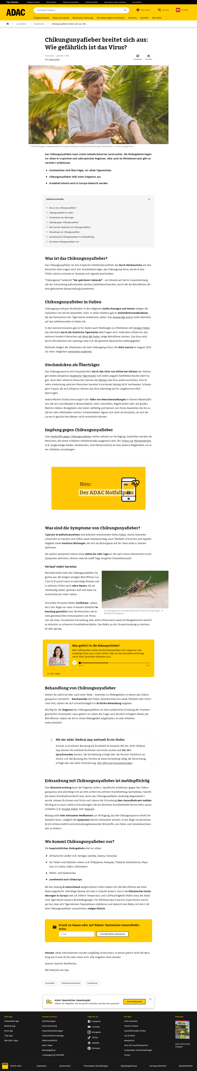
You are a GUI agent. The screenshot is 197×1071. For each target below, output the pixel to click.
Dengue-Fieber (141, 327)
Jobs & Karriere (130, 1021)
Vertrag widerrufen (158, 1066)
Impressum (42, 1066)
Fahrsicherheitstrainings (53, 1035)
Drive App (8, 1031)
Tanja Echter (54, 59)
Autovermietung (49, 1026)
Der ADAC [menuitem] (157, 17)
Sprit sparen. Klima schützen (115, 2)
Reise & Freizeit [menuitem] (61, 17)
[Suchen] (125, 10)
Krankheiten (39, 24)
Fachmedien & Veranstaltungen (138, 1050)
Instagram (96, 1032)
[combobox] (81, 10)
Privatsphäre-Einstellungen (96, 1066)
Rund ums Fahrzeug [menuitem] (83, 17)
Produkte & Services (49, 1017)
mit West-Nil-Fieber (89, 336)
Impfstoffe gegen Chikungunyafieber (71, 436)
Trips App (8, 1035)
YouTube (96, 1027)
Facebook (96, 1021)
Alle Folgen (55, 673)
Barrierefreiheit (186, 1066)
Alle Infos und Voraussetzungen (114, 763)
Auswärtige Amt (122, 317)
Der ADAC (127, 1017)
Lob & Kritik (129, 1035)
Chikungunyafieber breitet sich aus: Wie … (70, 24)
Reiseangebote (48, 1050)
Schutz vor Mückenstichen (136, 440)
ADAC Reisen (51, 2)
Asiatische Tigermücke (82, 375)
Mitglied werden (33, 2)
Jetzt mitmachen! (134, 1001)
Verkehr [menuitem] (144, 17)
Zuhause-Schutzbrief (71, 2)
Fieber (122, 534)
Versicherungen (48, 1021)
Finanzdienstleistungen (52, 1031)
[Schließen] (150, 999)
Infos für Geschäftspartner (136, 1045)
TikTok (95, 1037)
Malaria (89, 809)
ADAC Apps (8, 1017)
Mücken (103, 380)
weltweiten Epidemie (80, 351)
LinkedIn (95, 1043)
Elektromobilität (91, 2)
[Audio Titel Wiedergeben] (74, 662)
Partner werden (131, 1026)
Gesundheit (136, 2)
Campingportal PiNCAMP (53, 1055)
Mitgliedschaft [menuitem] (41, 17)
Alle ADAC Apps (11, 1040)
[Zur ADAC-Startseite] (15, 12)
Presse (127, 1055)
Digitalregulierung (129, 1066)
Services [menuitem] (132, 17)
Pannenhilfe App (11, 1021)
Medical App (9, 1026)
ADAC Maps (47, 1045)
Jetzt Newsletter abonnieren (112, 934)
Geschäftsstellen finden (135, 1031)
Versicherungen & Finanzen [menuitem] (111, 17)
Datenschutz (65, 1066)
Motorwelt (179, 1017)
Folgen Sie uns (93, 1017)
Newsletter (129, 1040)
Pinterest (96, 1048)
